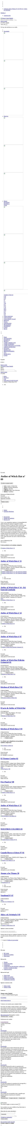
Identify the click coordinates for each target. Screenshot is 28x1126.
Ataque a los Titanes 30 (10, 873)
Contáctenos (7, 965)
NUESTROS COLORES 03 (11, 829)
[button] (4, 1030)
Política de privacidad (12, 940)
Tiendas (6, 962)
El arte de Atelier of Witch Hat (13, 708)
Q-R (5, 297)
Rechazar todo (4, 1016)
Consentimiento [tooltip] (4, 1022)
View (2, 598)
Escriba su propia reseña (6, 483)
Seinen (5, 510)
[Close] (1, 333)
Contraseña (3, 1114)
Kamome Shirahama (9, 511)
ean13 (2, 540)
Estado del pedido (8, 963)
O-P (5, 313)
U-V (5, 306)
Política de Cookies (8, 977)
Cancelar (3, 1096)
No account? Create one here (8, 1121)
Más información (5, 1015)
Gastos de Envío (8, 969)
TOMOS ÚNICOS (8, 295)
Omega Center (7, 987)
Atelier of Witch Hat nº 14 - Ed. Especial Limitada (13, 588)
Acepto (11, 1016)
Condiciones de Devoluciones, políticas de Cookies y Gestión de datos (14, 967)
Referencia (3, 494)
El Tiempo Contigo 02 (9, 759)
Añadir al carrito (4, 501)
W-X (5, 310)
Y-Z (5, 314)
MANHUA (6, 204)
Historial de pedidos (9, 954)
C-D (5, 307)
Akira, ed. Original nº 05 (10, 915)
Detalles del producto (9, 518)
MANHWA (7, 202)
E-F (5, 312)
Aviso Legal (7, 975)
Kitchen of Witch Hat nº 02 (11, 687)
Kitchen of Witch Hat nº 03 (11, 729)
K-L (5, 305)
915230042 (3, 997)
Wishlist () (3, 13)
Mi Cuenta (6, 953)
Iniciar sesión (4, 365)
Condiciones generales (9, 979)
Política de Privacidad (9, 978)
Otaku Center (7, 986)
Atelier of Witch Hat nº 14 (11, 613)
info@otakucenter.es (6, 1000)
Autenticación (7, 15)
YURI (5, 205)
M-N (5, 309)
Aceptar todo (22, 1098)
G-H (5, 296)
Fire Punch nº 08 (7, 782)
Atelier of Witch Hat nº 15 (11, 561)
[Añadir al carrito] (1, 845)
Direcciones (7, 956)
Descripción (7, 517)
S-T (5, 302)
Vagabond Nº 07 (7, 895)
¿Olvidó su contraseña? (6, 1117)
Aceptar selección (13, 1098)
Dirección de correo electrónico (8, 1111)
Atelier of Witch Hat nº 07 (11, 637)
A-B (5, 303)
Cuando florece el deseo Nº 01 (12, 853)
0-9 (4, 299)
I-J (4, 300)
